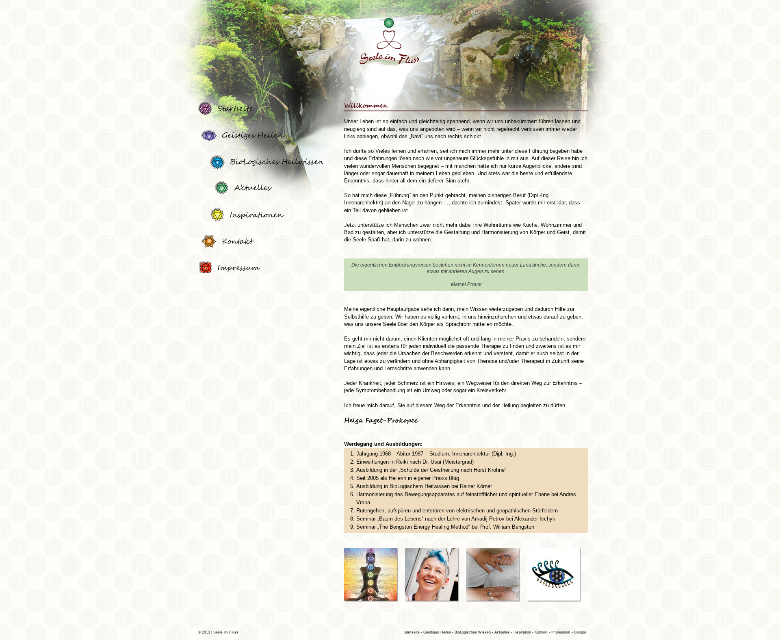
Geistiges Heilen (437, 632)
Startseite (411, 632)
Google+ (581, 632)
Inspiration (523, 632)
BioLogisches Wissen (473, 632)
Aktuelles (502, 632)
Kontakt (542, 632)
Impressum (561, 632)
